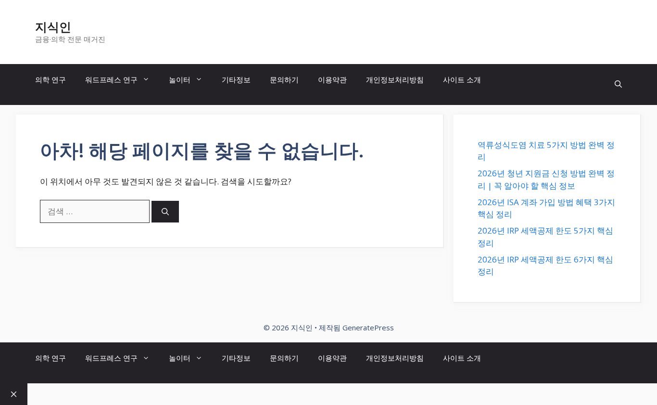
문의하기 (284, 79)
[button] (618, 84)
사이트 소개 (462, 79)
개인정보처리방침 (395, 79)
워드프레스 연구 (111, 79)
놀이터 (179, 79)
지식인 (53, 26)
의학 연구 (50, 79)
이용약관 (332, 79)
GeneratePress (368, 327)
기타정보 (236, 79)
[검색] (165, 211)
